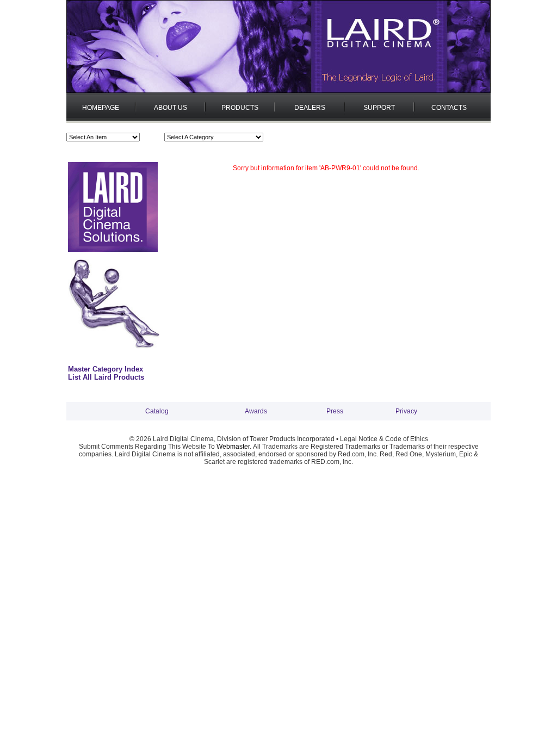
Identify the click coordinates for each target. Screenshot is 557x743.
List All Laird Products (106, 377)
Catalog (157, 411)
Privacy (406, 411)
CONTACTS (449, 108)
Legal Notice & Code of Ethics (384, 439)
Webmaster (233, 446)
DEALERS (309, 108)
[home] (278, 91)
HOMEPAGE (100, 108)
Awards (256, 411)
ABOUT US (170, 108)
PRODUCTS (239, 108)
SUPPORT (379, 108)
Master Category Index (105, 369)
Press (334, 411)
